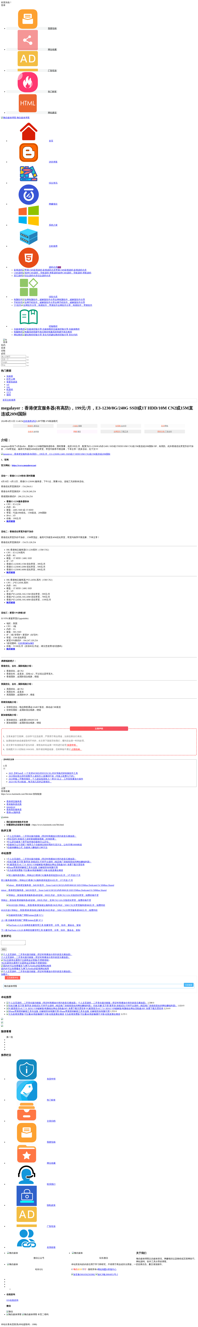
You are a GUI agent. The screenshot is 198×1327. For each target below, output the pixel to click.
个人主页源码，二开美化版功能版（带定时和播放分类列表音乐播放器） (42, 836)
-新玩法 (33, 426)
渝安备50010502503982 (84, 1274)
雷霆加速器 (11, 382)
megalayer (10, 807)
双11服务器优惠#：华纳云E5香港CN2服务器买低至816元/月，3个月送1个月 (37, 880)
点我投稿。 (76, 749)
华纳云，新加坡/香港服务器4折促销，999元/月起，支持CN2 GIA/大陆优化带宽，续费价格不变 (46, 900)
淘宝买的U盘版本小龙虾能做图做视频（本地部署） (32, 839)
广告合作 (164, 432)
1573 (8, 392)
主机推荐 (11, 400)
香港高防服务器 (14, 809)
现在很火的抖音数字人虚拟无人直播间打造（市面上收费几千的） (42, 776)
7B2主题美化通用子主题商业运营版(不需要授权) (24, 963)
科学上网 (10, 379)
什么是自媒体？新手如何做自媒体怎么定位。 (29, 842)
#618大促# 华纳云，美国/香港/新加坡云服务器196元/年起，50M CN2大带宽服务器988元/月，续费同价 (49, 910)
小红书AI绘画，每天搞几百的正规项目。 (30, 782)
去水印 (120, 426)
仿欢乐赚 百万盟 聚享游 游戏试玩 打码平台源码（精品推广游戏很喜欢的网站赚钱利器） (50, 862)
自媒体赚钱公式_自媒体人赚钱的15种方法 (27, 847)
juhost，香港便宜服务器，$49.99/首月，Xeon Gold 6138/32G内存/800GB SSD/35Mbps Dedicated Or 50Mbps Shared (54, 890)
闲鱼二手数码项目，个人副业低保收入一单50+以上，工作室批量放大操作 (46, 779)
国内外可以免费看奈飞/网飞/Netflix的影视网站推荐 (25, 968)
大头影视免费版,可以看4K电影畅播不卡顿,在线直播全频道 (35, 870)
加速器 (9, 376)
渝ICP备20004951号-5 (108, 1274)
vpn (8, 387)
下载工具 (121, 432)
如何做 (33, 432)
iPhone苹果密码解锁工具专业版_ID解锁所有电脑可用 (33, 867)
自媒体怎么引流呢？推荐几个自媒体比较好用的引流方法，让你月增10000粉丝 (45, 844)
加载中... (5, 974)
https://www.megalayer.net (24, 465)
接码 (8, 395)
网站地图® (103, 1269)
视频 (77, 426)
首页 (5, 400)
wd (7, 384)
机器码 (9, 389)
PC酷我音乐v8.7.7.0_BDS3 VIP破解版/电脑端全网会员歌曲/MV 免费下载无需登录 (46, 864)
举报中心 (112, 1269)
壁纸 (164, 426)
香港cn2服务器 (13, 812)
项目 (77, 432)
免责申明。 (72, 745)
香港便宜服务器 (14, 801)
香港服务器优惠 (14, 804)
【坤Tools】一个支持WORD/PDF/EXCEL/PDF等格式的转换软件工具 (43, 773)
